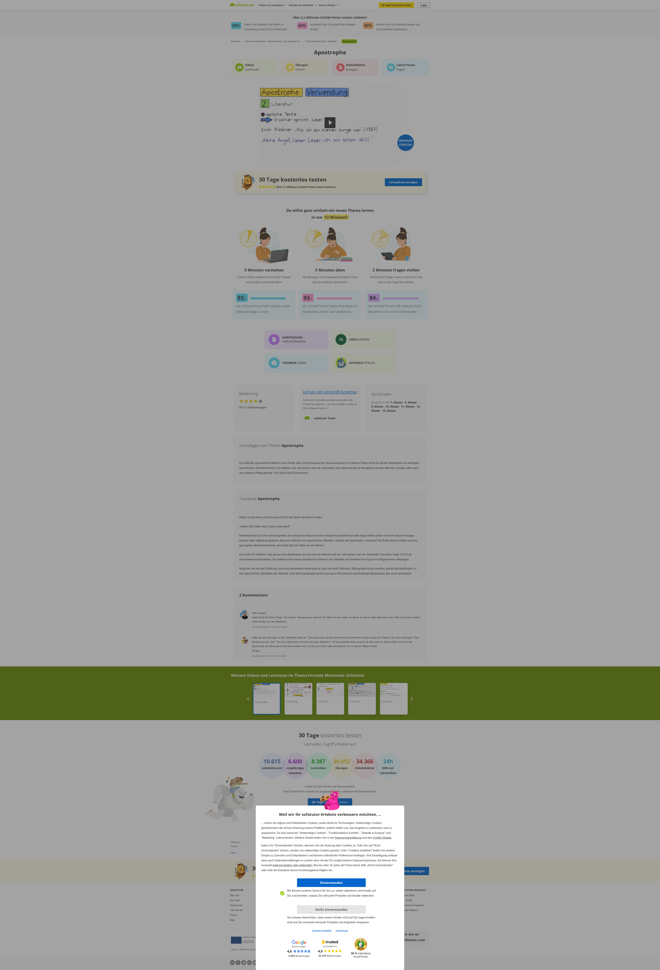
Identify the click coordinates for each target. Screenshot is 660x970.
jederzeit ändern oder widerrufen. (293, 865)
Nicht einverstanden (331, 909)
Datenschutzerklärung (348, 837)
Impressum (342, 930)
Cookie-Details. (382, 837)
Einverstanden (331, 883)
